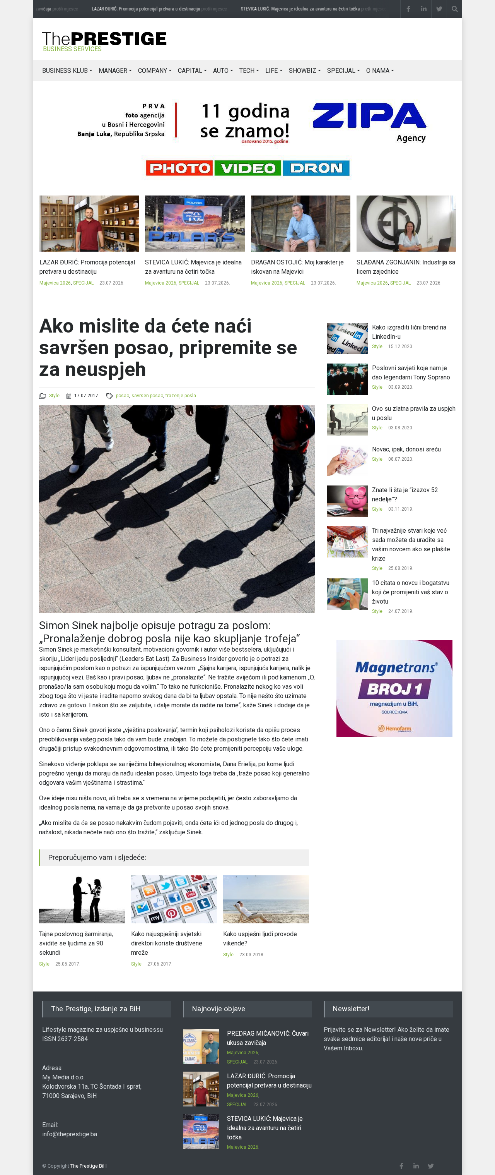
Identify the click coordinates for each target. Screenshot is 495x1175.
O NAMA (377, 70)
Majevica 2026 (54, 283)
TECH (246, 70)
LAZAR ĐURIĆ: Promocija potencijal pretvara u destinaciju (145, 9)
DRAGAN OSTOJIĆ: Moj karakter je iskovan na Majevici (191, 267)
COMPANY (152, 70)
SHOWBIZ (302, 70)
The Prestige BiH (88, 1166)
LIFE (271, 70)
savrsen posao (147, 395)
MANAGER (113, 70)
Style (54, 395)
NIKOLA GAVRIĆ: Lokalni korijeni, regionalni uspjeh (401, 267)
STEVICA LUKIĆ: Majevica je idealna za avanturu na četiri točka (300, 9)
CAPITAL (190, 70)
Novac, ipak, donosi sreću (406, 449)
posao (122, 395)
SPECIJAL (341, 70)
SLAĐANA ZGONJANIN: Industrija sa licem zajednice (300, 267)
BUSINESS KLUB (65, 70)
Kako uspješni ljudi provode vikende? (168, 938)
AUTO (221, 70)
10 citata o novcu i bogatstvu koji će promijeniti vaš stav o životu (410, 592)
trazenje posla (181, 395)
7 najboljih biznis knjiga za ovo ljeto (264, 938)
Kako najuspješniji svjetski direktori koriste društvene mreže (74, 943)
